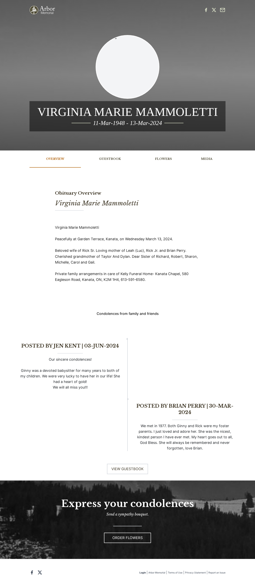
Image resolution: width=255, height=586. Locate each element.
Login (142, 572)
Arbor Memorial (156, 572)
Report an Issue (217, 572)
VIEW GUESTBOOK (127, 469)
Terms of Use (175, 572)
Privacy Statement (195, 572)
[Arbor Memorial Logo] (42, 10)
